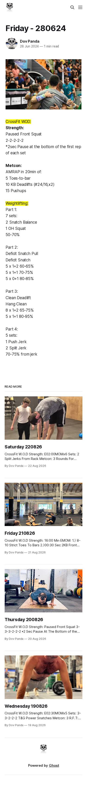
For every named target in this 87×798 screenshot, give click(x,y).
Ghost (54, 765)
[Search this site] (72, 7)
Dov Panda (29, 41)
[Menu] (80, 7)
